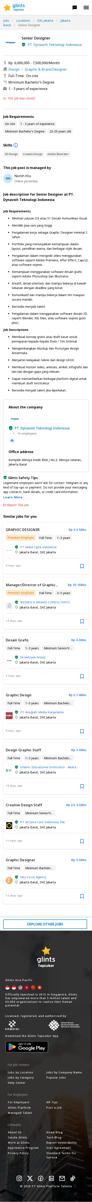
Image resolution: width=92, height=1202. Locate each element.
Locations (23, 20)
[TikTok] (72, 1178)
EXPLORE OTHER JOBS (45, 924)
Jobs (6, 20)
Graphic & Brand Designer (46, 69)
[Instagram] (19, 1178)
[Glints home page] (14, 7)
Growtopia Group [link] (32, 657)
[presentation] (14, 7)
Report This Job (18, 505)
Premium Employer (20, 538)
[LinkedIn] (51, 1178)
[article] (46, 548)
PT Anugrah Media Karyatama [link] (42, 712)
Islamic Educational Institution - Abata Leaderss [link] (48, 767)
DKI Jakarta (45, 20)
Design (14, 69)
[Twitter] (30, 1178)
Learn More (12, 497)
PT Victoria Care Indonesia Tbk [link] (42, 822)
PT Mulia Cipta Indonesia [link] (38, 547)
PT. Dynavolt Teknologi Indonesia (55, 44)
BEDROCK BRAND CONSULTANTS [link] (45, 602)
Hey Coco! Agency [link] (33, 877)
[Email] (62, 1178)
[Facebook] (40, 1178)
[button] (74, 7)
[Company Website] (12, 440)
